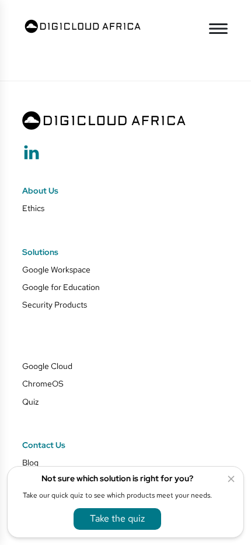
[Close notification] (231, 479)
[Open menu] (218, 29)
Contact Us (43, 445)
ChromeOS (43, 383)
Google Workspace (56, 269)
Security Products (54, 304)
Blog (30, 462)
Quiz (30, 401)
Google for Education (61, 286)
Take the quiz (117, 519)
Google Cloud (47, 365)
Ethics (33, 207)
